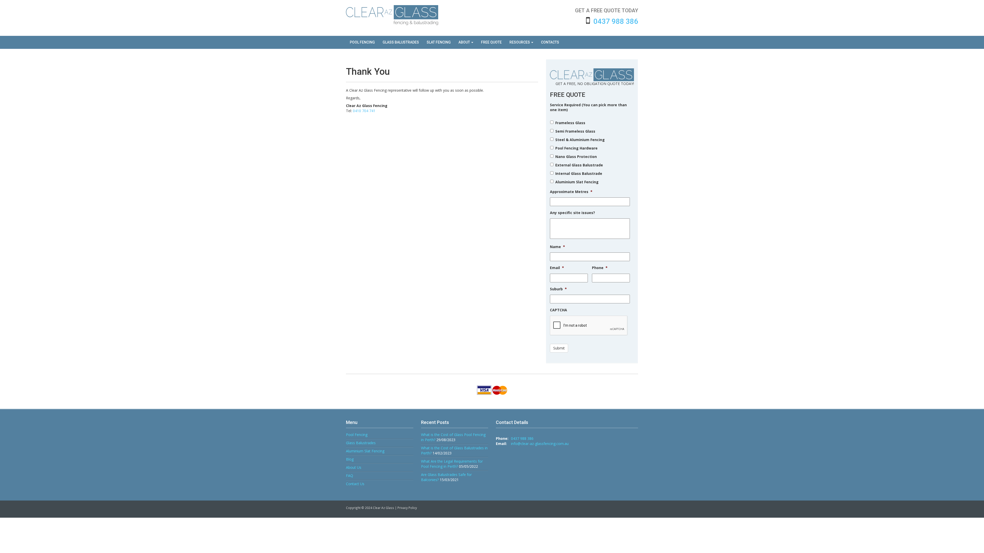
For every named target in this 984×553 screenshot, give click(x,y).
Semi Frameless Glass (575, 131)
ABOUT (464, 42)
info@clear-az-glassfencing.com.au (540, 443)
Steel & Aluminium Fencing (580, 139)
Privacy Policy (407, 508)
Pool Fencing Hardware (576, 148)
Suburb (558, 289)
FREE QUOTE (491, 42)
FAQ (349, 475)
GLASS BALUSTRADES (401, 42)
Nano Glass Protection (576, 156)
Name (557, 246)
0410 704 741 (364, 110)
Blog (350, 459)
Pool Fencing (356, 434)
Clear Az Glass (383, 508)
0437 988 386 (615, 21)
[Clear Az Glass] (392, 15)
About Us (353, 467)
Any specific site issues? (572, 212)
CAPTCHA (558, 310)
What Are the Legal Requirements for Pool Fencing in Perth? (452, 464)
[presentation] (589, 326)
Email (557, 267)
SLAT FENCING (439, 42)
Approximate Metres (571, 191)
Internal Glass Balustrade (578, 173)
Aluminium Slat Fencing (577, 181)
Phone (600, 267)
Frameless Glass (570, 122)
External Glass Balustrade (579, 165)
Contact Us (355, 483)
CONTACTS (550, 42)
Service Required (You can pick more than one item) (588, 107)
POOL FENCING (362, 42)
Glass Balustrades (361, 442)
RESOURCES (520, 42)
